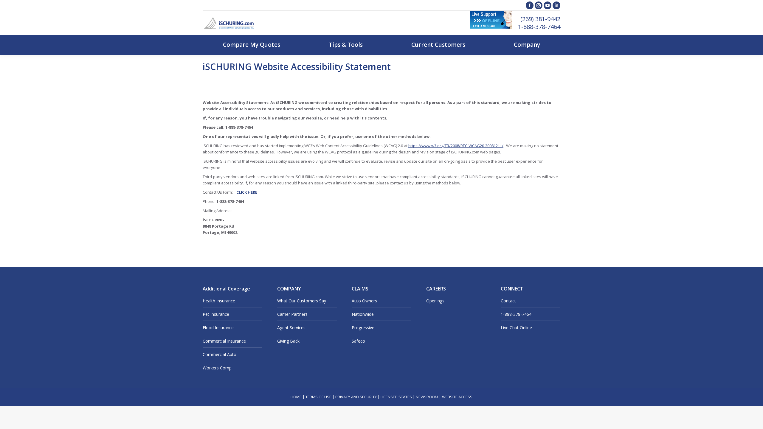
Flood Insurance (218, 327)
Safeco (358, 341)
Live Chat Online (516, 327)
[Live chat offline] (491, 27)
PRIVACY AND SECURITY (356, 397)
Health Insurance (219, 301)
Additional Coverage (226, 288)
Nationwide (363, 314)
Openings (435, 301)
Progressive (363, 327)
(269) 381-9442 (540, 19)
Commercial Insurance (224, 341)
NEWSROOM (427, 397)
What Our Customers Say (301, 301)
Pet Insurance (216, 314)
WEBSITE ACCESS (457, 397)
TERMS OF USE (318, 397)
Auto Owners (364, 301)
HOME (296, 397)
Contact (508, 301)
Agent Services (291, 327)
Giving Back (288, 341)
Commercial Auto (219, 354)
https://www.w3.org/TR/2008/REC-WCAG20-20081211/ (455, 145)
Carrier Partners (292, 314)
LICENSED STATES (396, 397)
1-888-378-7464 (539, 27)
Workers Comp (217, 368)
